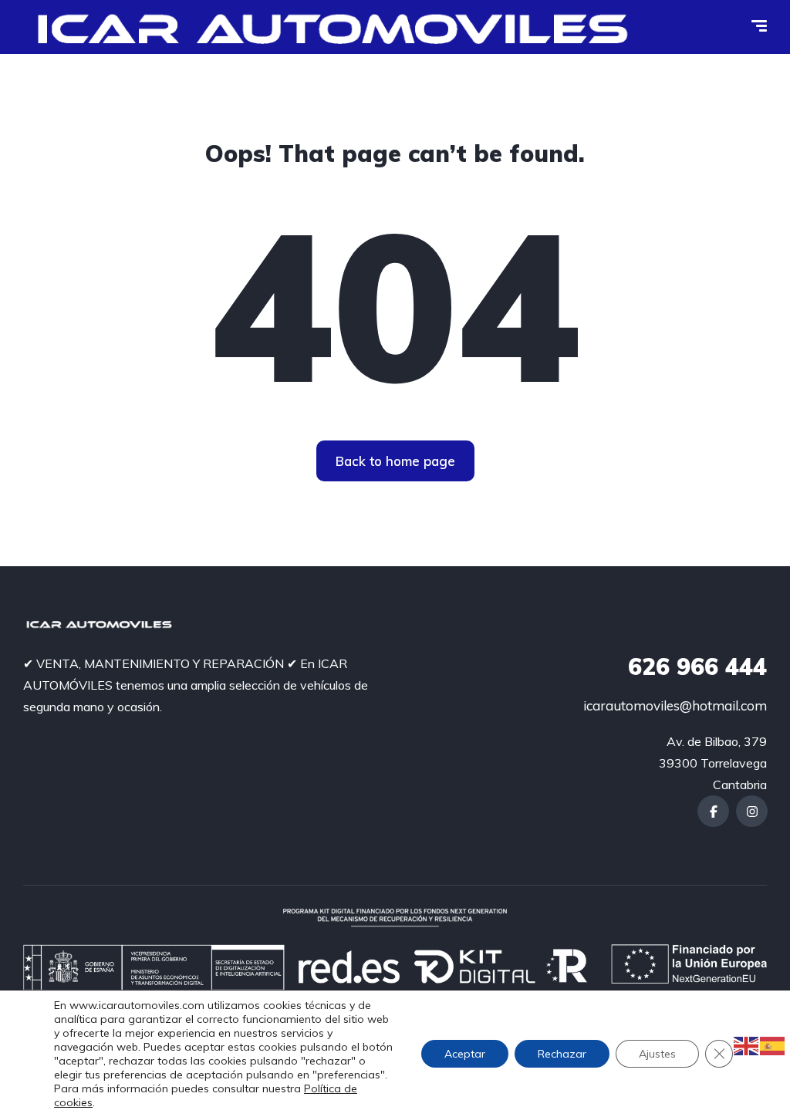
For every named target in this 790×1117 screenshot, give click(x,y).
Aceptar (464, 1054)
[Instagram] (752, 811)
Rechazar (562, 1054)
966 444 (697, 666)
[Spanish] (773, 1044)
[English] (747, 1044)
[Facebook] (713, 811)
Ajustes (657, 1054)
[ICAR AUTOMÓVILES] (338, 27)
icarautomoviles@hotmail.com (675, 705)
